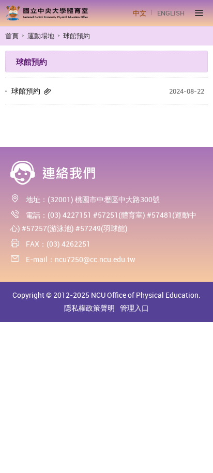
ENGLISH (171, 13)
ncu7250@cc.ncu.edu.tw (95, 259)
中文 (139, 13)
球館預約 (25, 91)
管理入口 (134, 308)
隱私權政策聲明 (89, 308)
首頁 (12, 35)
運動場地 (40, 35)
